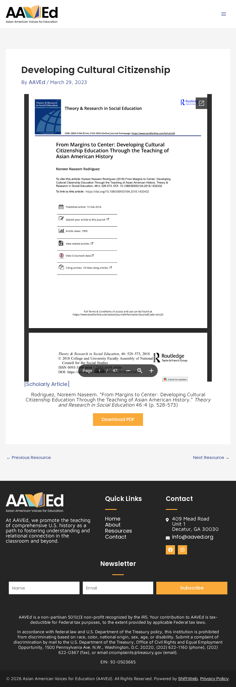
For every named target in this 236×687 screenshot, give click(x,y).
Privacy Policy (214, 678)
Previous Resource (28, 457)
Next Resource (211, 457)
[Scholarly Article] (47, 384)
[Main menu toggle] (223, 14)
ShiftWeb (188, 678)
